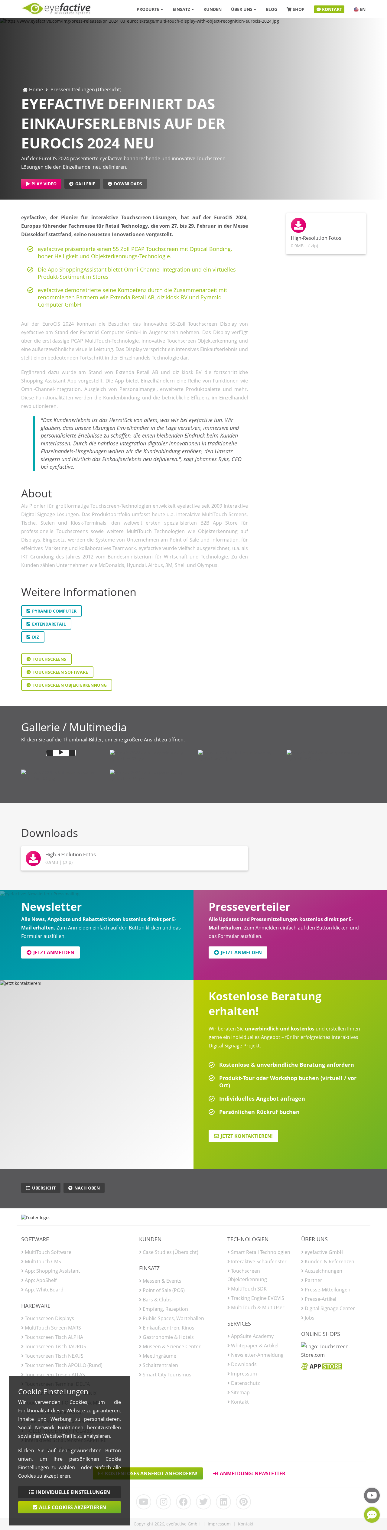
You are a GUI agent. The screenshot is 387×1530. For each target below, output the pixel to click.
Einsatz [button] (182, 9)
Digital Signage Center (330, 1308)
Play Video (44, 184)
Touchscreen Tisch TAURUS (55, 1346)
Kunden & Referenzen (329, 1261)
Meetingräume (159, 1356)
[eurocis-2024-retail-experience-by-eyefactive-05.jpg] (238, 756)
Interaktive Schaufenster (259, 1261)
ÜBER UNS (314, 1239)
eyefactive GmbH (324, 1252)
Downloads (128, 184)
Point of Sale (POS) (164, 1290)
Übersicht (44, 1188)
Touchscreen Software (60, 672)
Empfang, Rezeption (165, 1309)
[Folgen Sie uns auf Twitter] (203, 1501)
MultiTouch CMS (43, 1261)
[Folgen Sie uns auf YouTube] (143, 1501)
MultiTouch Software (48, 1252)
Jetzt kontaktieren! (247, 1136)
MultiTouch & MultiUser (258, 1307)
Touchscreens (49, 659)
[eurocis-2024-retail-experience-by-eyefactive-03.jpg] (149, 756)
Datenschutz (245, 1383)
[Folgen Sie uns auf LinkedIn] (223, 1501)
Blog (271, 9)
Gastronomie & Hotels (168, 1337)
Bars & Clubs (157, 1299)
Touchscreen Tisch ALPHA (54, 1337)
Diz (35, 637)
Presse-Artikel (320, 1299)
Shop (298, 9)
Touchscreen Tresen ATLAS (55, 1374)
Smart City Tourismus (167, 1374)
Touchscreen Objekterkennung (70, 685)
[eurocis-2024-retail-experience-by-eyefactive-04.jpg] (149, 776)
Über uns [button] (242, 9)
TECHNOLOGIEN (248, 1239)
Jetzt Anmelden (53, 952)
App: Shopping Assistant (52, 1271)
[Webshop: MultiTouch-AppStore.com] (321, 1368)
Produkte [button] (149, 9)
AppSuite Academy (252, 1336)
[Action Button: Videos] (372, 1495)
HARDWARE (35, 1305)
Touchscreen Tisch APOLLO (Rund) (63, 1365)
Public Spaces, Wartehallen (173, 1318)
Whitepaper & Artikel (254, 1345)
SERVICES (239, 1323)
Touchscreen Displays (49, 1318)
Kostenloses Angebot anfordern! (151, 1473)
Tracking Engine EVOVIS (257, 1298)
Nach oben (87, 1188)
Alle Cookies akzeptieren (72, 1507)
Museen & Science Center (172, 1346)
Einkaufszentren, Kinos (168, 1327)
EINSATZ (149, 1268)
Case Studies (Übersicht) (170, 1252)
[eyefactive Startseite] (56, 7)
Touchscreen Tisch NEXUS (54, 1356)
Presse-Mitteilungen (327, 1289)
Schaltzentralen (160, 1365)
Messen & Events (162, 1281)
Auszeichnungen (323, 1271)
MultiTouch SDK (249, 1288)
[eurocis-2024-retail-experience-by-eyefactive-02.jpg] (61, 776)
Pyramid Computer (54, 611)
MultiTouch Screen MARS (53, 1327)
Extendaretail (49, 624)
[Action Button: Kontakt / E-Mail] (372, 1515)
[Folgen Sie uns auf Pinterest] (243, 1501)
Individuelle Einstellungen (73, 1492)
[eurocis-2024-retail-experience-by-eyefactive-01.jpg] (326, 756)
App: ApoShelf (41, 1280)
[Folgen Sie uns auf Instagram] (163, 1501)
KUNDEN (212, 9)
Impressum (244, 1373)
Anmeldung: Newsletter (252, 1473)
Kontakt (240, 1401)
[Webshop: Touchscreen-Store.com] (333, 1352)
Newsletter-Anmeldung (257, 1355)
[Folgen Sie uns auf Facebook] (183, 1501)
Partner (313, 1280)
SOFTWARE (35, 1239)
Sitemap (240, 1392)
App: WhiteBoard (44, 1289)
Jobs (309, 1317)
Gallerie (85, 184)
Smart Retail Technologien (260, 1252)
